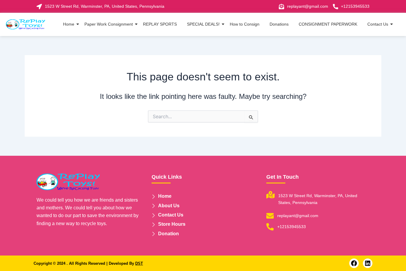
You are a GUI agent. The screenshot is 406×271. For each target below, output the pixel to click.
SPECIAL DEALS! (203, 24)
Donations (279, 24)
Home (68, 24)
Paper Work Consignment (108, 24)
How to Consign (244, 24)
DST (139, 263)
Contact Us (377, 24)
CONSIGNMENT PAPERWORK (328, 24)
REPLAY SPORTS (160, 24)
